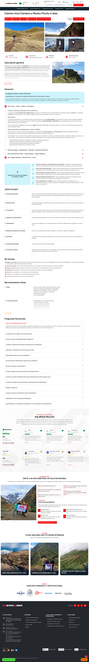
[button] (44, 323)
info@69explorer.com (61, 4)
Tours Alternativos (35, 8)
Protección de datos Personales (33, 622)
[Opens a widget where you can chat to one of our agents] (84, 659)
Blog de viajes (29, 624)
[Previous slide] (23, 436)
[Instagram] (78, 605)
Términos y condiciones (31, 620)
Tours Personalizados (66, 2)
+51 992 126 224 (50, 4)
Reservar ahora (78, 18)
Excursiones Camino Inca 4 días (54, 619)
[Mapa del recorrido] (68, 72)
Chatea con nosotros (9, 659)
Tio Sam (32, 658)
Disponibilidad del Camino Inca (49, 2)
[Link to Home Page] (11, 3)
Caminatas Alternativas (74, 617)
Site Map (36, 658)
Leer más (26, 442)
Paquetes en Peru (70, 8)
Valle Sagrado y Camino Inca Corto (55, 626)
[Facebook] (75, 605)
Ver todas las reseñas (8, 442)
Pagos (27, 627)
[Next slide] (86, 436)
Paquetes (71, 622)
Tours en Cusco (59, 8)
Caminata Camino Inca (22, 8)
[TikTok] (81, 605)
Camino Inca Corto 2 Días (53, 623)
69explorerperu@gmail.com (12, 628)
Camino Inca (72, 620)
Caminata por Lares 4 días (53, 621)
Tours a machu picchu (74, 624)
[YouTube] (85, 605)
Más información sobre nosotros (47, 522)
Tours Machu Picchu (47, 8)
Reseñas (70, 4)
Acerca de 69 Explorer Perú (32, 617)
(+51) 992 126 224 (9, 625)
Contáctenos (78, 4)
